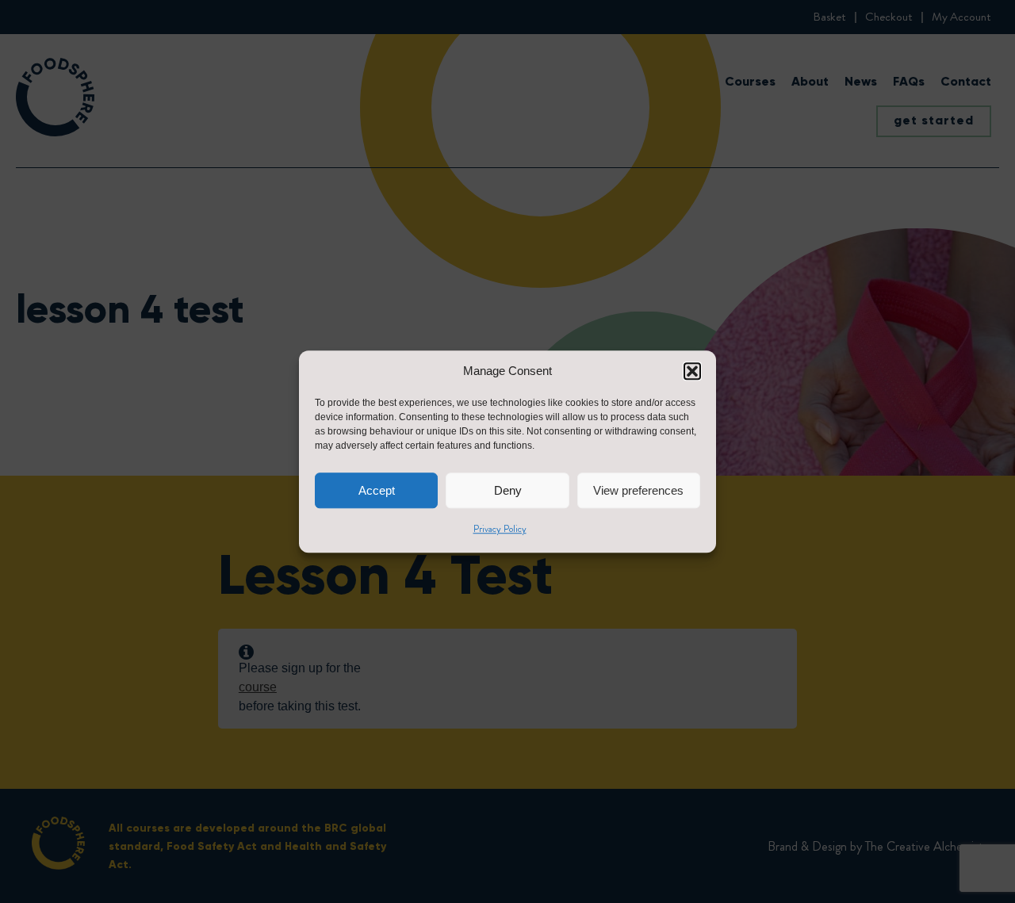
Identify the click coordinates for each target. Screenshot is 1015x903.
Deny (508, 490)
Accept (376, 490)
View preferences (638, 490)
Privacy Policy (500, 529)
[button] (692, 371)
